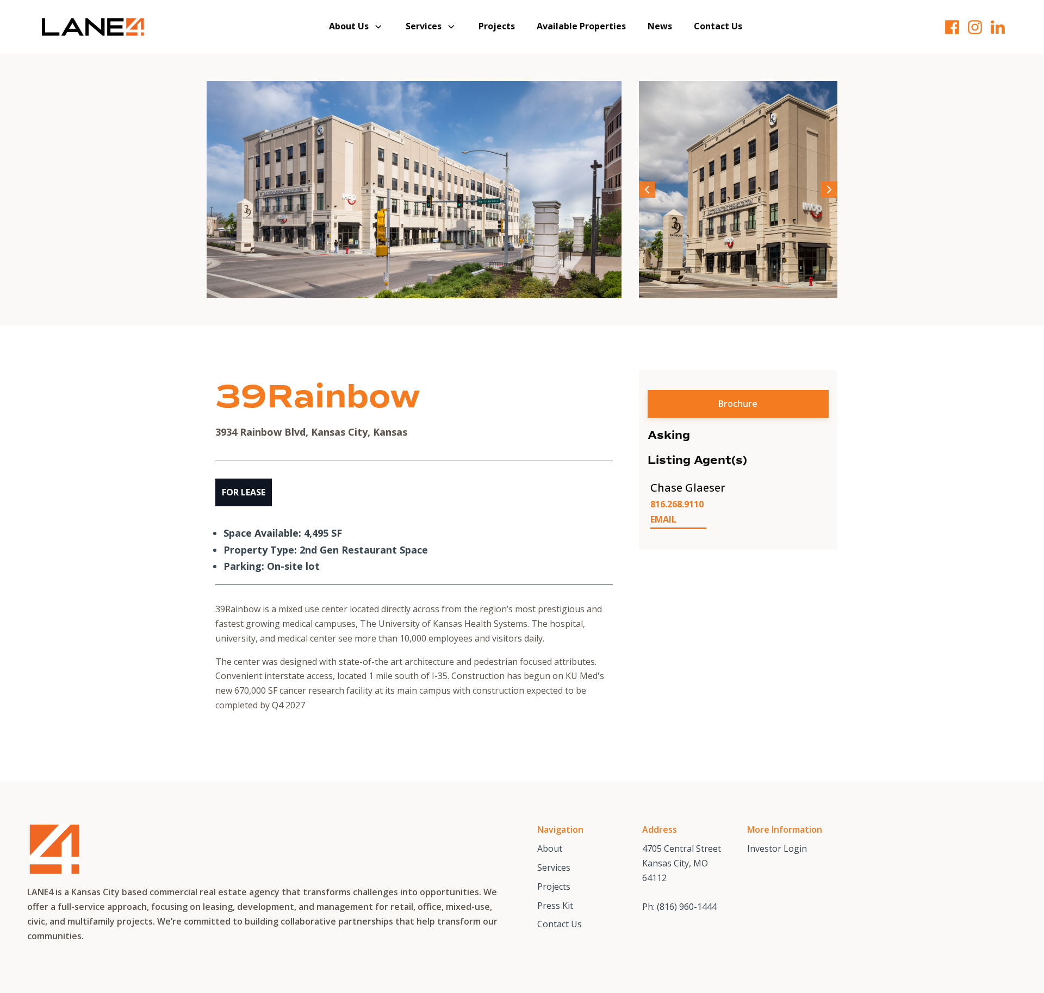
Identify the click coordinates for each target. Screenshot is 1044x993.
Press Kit (555, 906)
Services (424, 26)
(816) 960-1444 (687, 907)
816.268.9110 (677, 504)
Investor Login (777, 848)
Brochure (737, 404)
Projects (496, 26)
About (549, 848)
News (660, 26)
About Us (349, 26)
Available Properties (581, 26)
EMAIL (663, 519)
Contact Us (718, 26)
